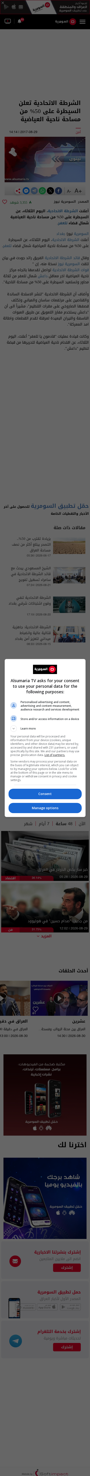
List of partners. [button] (55, 755)
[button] (45, 728)
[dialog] (45, 738)
